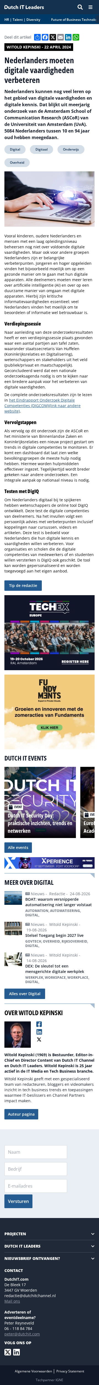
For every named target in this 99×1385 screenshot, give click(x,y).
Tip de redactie (23, 585)
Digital (15, 149)
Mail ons (12, 1301)
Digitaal (41, 149)
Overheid (17, 162)
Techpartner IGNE (49, 1380)
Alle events (18, 847)
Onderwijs (71, 149)
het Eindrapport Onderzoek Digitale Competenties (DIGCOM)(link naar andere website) (42, 406)
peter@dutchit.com (22, 1334)
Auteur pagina (21, 1114)
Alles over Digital (24, 993)
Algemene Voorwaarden (34, 1371)
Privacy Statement (70, 1371)
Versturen (18, 1201)
